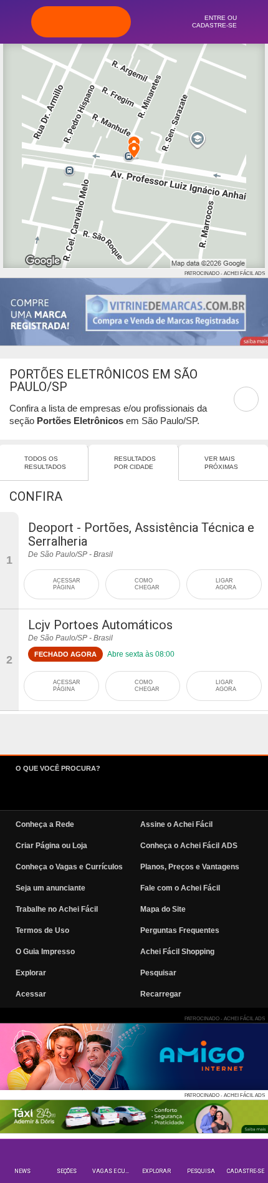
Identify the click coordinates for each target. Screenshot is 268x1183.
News (22, 1171)
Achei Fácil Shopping (177, 951)
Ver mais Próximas (221, 462)
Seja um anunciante (50, 888)
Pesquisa (201, 1171)
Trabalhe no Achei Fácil (57, 909)
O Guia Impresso (45, 951)
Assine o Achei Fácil (176, 824)
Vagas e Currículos (113, 1171)
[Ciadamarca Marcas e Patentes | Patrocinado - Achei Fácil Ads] (134, 312)
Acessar (31, 994)
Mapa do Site (163, 909)
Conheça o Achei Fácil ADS (188, 845)
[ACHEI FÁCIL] (81, 21)
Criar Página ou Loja (51, 845)
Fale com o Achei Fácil (180, 888)
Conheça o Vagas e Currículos (69, 866)
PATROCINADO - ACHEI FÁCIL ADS (224, 273)
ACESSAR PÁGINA (66, 584)
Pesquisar (158, 972)
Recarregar (160, 994)
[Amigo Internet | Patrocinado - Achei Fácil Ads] (134, 1057)
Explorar (156, 1171)
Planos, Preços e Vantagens (189, 866)
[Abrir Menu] (15, 21)
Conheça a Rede (45, 824)
